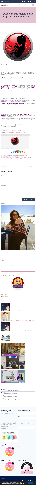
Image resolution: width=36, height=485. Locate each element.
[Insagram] (31, 1)
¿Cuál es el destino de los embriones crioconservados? (14, 130)
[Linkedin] (15, 152)
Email (2, 260)
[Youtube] (24, 1)
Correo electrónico (16, 177)
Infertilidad (3, 155)
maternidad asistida (16, 158)
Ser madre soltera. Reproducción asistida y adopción (9, 156)
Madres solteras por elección (22, 155)
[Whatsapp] (19, 152)
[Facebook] (20, 1)
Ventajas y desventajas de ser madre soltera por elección (14, 402)
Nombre (2, 256)
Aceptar (30, 483)
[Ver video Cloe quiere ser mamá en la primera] (13, 355)
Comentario (3, 185)
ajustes (26, 484)
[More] (24, 152)
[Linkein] (26, 1)
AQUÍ (7, 428)
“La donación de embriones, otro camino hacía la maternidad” (15, 132)
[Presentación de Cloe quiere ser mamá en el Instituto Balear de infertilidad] (13, 369)
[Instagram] (22, 152)
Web (25, 177)
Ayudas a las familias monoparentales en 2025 (12, 390)
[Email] (21, 152)
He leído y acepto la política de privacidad (10, 266)
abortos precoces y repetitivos (6, 157)
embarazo (3, 158)
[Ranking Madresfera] (4, 296)
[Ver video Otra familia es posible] (13, 382)
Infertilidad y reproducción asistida (11, 155)
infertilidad (10, 159)
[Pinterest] (28, 1)
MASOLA (4, 389)
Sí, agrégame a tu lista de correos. (9, 183)
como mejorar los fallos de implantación (26, 157)
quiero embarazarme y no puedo (26, 158)
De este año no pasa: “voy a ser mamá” (11, 393)
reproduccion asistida (4, 159)
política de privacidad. (27, 265)
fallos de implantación (8, 158)
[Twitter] (22, 1)
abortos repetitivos (15, 157)
